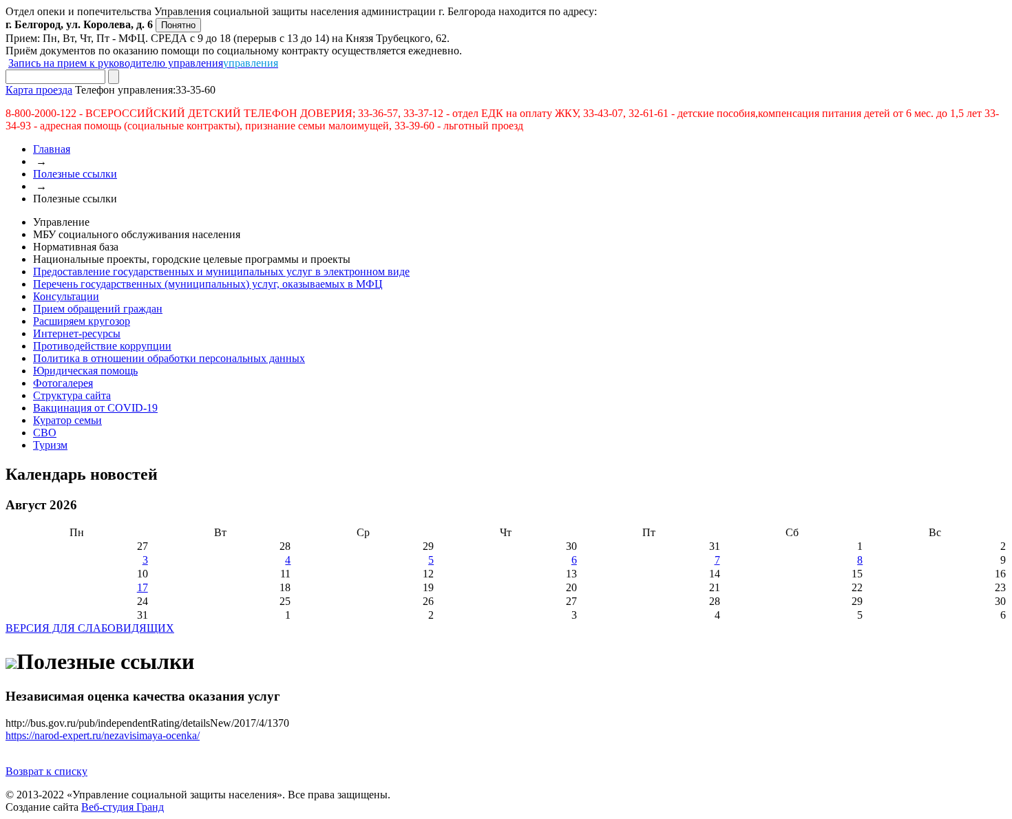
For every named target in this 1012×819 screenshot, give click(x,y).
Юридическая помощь (85, 370)
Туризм (50, 445)
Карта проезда (39, 90)
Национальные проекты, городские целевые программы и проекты (191, 259)
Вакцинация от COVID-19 (95, 408)
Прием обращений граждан (97, 309)
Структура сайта (72, 395)
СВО (44, 432)
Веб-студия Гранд (122, 807)
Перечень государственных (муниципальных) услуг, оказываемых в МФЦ (208, 284)
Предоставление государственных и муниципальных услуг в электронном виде (221, 271)
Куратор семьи (67, 420)
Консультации (66, 296)
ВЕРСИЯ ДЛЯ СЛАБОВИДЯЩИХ (90, 628)
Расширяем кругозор (81, 321)
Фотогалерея (63, 383)
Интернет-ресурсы (76, 333)
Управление (61, 222)
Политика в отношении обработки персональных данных (169, 358)
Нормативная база (75, 247)
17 (142, 587)
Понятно (178, 25)
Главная (51, 149)
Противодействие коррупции (102, 346)
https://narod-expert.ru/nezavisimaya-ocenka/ (103, 735)
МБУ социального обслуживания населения (136, 234)
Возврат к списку (46, 771)
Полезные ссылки (75, 174)
